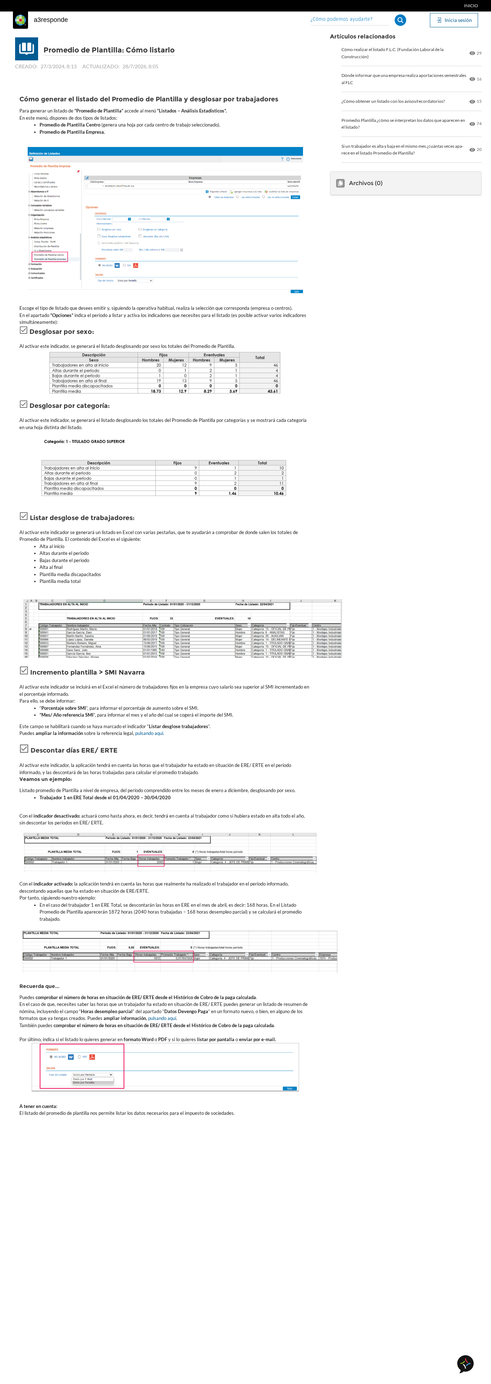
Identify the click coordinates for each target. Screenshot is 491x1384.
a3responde (51, 19)
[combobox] (350, 20)
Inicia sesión (458, 20)
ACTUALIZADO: (101, 66)
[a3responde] (20, 20)
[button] (400, 20)
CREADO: (26, 66)
